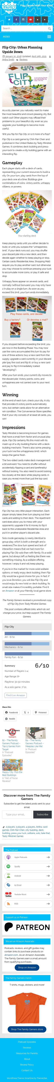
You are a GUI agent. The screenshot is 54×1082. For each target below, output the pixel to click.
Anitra (39, 827)
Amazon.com (11, 955)
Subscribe (42, 814)
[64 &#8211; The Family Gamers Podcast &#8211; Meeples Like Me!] (36, 733)
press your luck (18, 833)
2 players (10, 827)
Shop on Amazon (27, 967)
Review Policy (27, 1065)
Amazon (10, 590)
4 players (30, 827)
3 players (20, 827)
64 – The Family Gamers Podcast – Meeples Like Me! (35, 743)
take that (45, 833)
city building (32, 830)
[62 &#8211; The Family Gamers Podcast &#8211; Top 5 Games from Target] (12, 733)
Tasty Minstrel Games (12, 836)
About (27, 1059)
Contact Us (27, 1071)
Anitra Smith (8, 59)
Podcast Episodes (27, 1042)
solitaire (31, 833)
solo (38, 833)
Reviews (23, 59)
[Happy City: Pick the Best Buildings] (12, 765)
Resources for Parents (27, 1053)
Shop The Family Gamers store (27, 1029)
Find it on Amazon (15, 695)
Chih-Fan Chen (17, 830)
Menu (6, 36)
